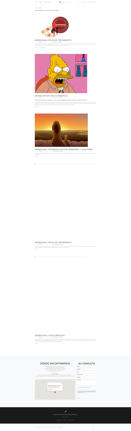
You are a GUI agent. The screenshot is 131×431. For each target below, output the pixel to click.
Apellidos (79, 369)
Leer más (36, 47)
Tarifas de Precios (60, 427)
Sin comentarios (42, 47)
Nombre (78, 366)
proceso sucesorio (55, 246)
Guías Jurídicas (56, 151)
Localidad (78, 377)
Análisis (55, 97)
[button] (55, 392)
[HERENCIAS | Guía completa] (60, 294)
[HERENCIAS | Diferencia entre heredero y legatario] (61, 130)
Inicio (36, 7)
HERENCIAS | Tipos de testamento (53, 40)
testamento (43, 153)
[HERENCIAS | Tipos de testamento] (60, 24)
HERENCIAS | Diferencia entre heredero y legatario (64, 149)
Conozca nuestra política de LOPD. (84, 387)
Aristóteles (59, 420)
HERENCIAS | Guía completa (50, 335)
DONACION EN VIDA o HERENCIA (51, 96)
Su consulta (79, 379)
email (54, 367)
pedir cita (63, 368)
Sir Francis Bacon (71, 420)
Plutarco (64, 420)
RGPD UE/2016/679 (53, 427)
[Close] (61, 383)
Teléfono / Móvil (80, 374)
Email (78, 371)
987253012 (62, 367)
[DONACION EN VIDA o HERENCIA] (61, 73)
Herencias (60, 97)
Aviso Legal (47, 427)
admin (40, 97)
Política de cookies (41, 427)
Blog (58, 97)
